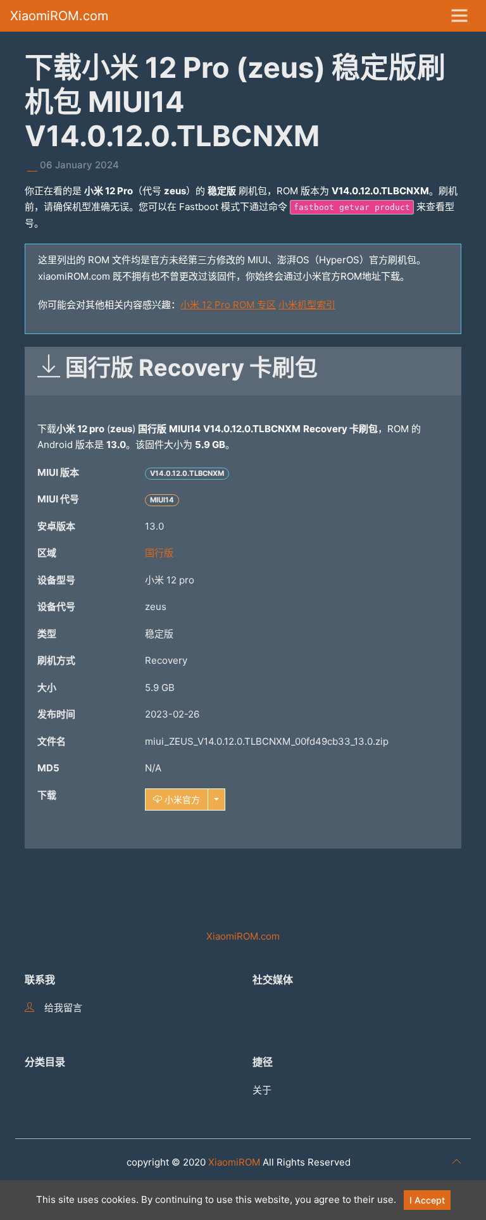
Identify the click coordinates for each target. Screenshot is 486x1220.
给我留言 (63, 1008)
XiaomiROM (234, 1162)
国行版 (159, 553)
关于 (261, 1090)
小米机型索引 (306, 305)
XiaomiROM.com (59, 15)
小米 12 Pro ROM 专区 (228, 305)
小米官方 (181, 799)
